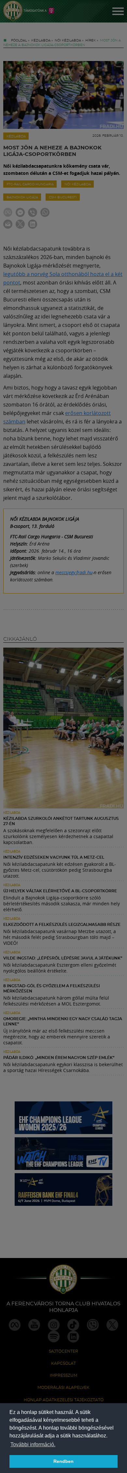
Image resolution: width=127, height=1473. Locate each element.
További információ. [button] (32, 1444)
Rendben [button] (63, 1461)
